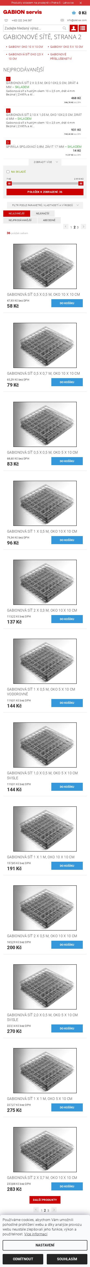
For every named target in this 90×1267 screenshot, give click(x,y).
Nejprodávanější (20, 220)
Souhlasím (67, 1259)
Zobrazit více (43, 162)
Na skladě (18, 171)
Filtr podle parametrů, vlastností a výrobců (43, 205)
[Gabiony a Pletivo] (22, 11)
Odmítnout (23, 1259)
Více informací (35, 1234)
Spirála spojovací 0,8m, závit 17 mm (43, 146)
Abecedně (49, 220)
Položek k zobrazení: (45, 192)
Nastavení (45, 1245)
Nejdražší (42, 213)
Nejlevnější (17, 213)
